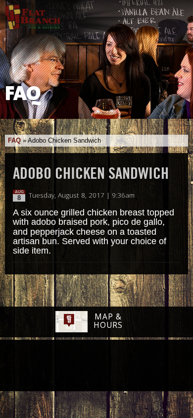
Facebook (32, 366)
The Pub (58, 366)
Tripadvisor (85, 365)
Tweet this (164, 195)
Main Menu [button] (177, 13)
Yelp (122, 366)
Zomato (158, 366)
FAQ (14, 140)
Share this (174, 195)
